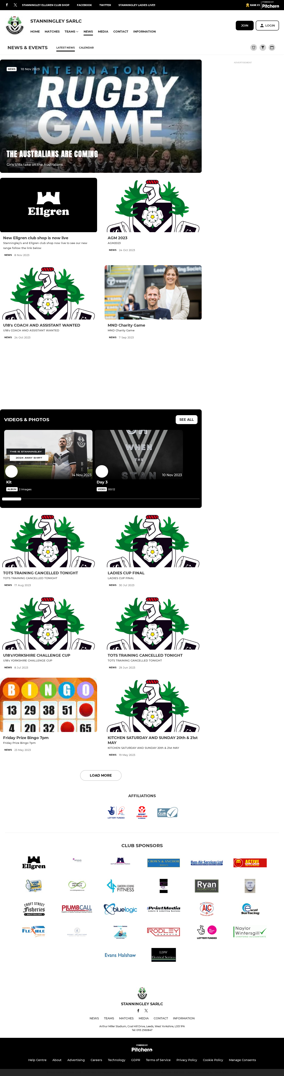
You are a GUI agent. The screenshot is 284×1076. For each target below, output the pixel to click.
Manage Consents (242, 1060)
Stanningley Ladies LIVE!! (137, 5)
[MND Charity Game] (153, 292)
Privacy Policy (187, 1060)
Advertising (76, 1060)
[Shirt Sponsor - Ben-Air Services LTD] (206, 863)
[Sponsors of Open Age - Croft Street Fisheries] (34, 909)
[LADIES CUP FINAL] (153, 540)
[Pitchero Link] (270, 6)
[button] (35, 32)
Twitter (105, 5)
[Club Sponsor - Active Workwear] (250, 863)
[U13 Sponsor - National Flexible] (34, 933)
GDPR (135, 1060)
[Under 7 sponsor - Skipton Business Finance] (120, 863)
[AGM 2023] (153, 205)
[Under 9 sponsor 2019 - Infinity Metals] (77, 886)
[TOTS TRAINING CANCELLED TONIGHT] (48, 540)
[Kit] (48, 454)
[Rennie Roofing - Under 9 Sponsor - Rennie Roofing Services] (120, 933)
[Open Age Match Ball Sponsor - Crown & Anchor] (163, 863)
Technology (116, 1060)
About (57, 1060)
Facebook (84, 5)
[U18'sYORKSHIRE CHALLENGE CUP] (48, 622)
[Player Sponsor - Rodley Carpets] (163, 933)
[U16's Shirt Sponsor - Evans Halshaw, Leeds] (120, 956)
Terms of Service (158, 1060)
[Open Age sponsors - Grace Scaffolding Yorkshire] (163, 886)
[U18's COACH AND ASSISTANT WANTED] (48, 292)
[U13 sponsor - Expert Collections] (77, 933)
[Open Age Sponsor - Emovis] (77, 863)
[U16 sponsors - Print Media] (163, 909)
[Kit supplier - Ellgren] (34, 863)
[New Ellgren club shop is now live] (48, 205)
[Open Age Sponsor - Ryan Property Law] (206, 886)
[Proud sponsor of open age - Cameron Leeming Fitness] (120, 886)
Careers (96, 1060)
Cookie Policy (213, 1060)
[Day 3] (139, 454)
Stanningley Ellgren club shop (45, 5)
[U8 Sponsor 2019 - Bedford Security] (250, 886)
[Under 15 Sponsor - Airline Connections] (206, 909)
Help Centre (37, 1060)
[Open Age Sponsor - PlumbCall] (77, 909)
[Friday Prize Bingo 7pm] (48, 705)
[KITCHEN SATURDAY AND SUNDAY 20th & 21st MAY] (153, 705)
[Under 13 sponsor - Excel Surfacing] (250, 909)
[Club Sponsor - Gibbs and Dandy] (34, 886)
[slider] (11, 499)
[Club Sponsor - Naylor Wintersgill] (250, 933)
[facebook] (7, 5)
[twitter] (15, 5)
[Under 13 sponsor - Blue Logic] (120, 909)
